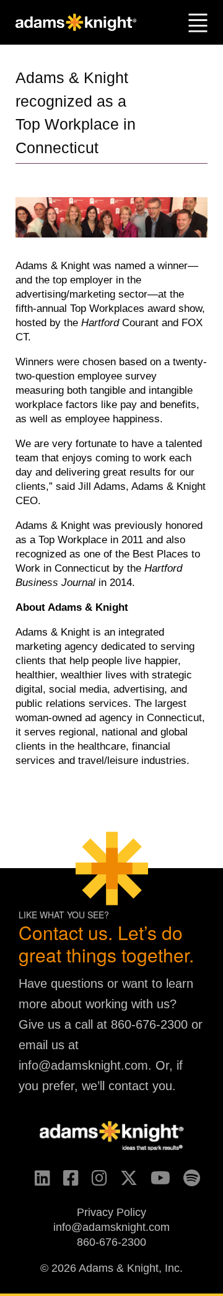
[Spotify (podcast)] (186, 1182)
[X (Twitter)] (123, 1182)
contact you (140, 1086)
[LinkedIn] (37, 1182)
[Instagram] (94, 1182)
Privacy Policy (111, 1212)
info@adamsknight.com (83, 1065)
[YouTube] (154, 1182)
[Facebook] (65, 1182)
